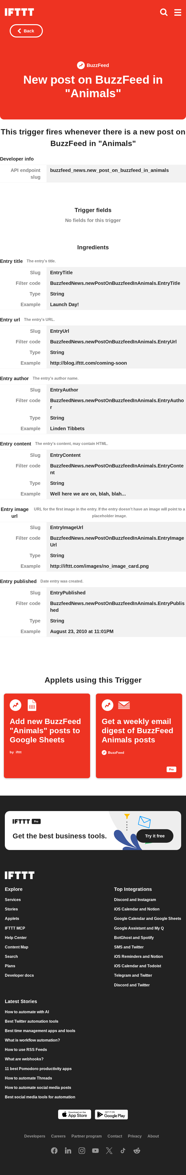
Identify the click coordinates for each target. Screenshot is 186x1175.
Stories (11, 909)
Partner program (86, 1136)
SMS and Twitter (129, 947)
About (153, 1136)
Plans (10, 966)
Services (13, 900)
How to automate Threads (28, 1078)
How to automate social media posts (38, 1088)
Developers (34, 1136)
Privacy (135, 1136)
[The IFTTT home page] (19, 12)
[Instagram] (82, 1151)
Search (11, 957)
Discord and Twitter (132, 985)
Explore (14, 889)
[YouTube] (95, 1151)
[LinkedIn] (68, 1151)
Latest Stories (21, 1001)
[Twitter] (109, 1151)
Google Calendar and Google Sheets (147, 919)
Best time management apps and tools (40, 1031)
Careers (58, 1136)
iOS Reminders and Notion (138, 957)
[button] (177, 12)
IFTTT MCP (15, 928)
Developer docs (19, 976)
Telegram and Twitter (133, 976)
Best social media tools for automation (40, 1097)
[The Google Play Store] (111, 1115)
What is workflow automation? (32, 1040)
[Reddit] (136, 1151)
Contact (115, 1136)
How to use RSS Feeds (26, 1050)
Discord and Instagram (135, 900)
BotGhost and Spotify (134, 938)
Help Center (16, 938)
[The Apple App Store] (74, 1115)
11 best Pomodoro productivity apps (38, 1069)
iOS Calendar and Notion (137, 909)
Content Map (16, 947)
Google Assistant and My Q (139, 928)
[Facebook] (54, 1151)
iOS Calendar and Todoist (137, 966)
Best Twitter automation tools (31, 1021)
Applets (12, 919)
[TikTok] (123, 1151)
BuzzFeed (98, 65)
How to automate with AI (27, 1012)
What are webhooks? (24, 1059)
